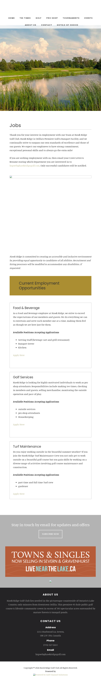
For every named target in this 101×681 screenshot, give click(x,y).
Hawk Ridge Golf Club (50, 8)
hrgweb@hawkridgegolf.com (25, 165)
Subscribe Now (50, 534)
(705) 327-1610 (50, 644)
